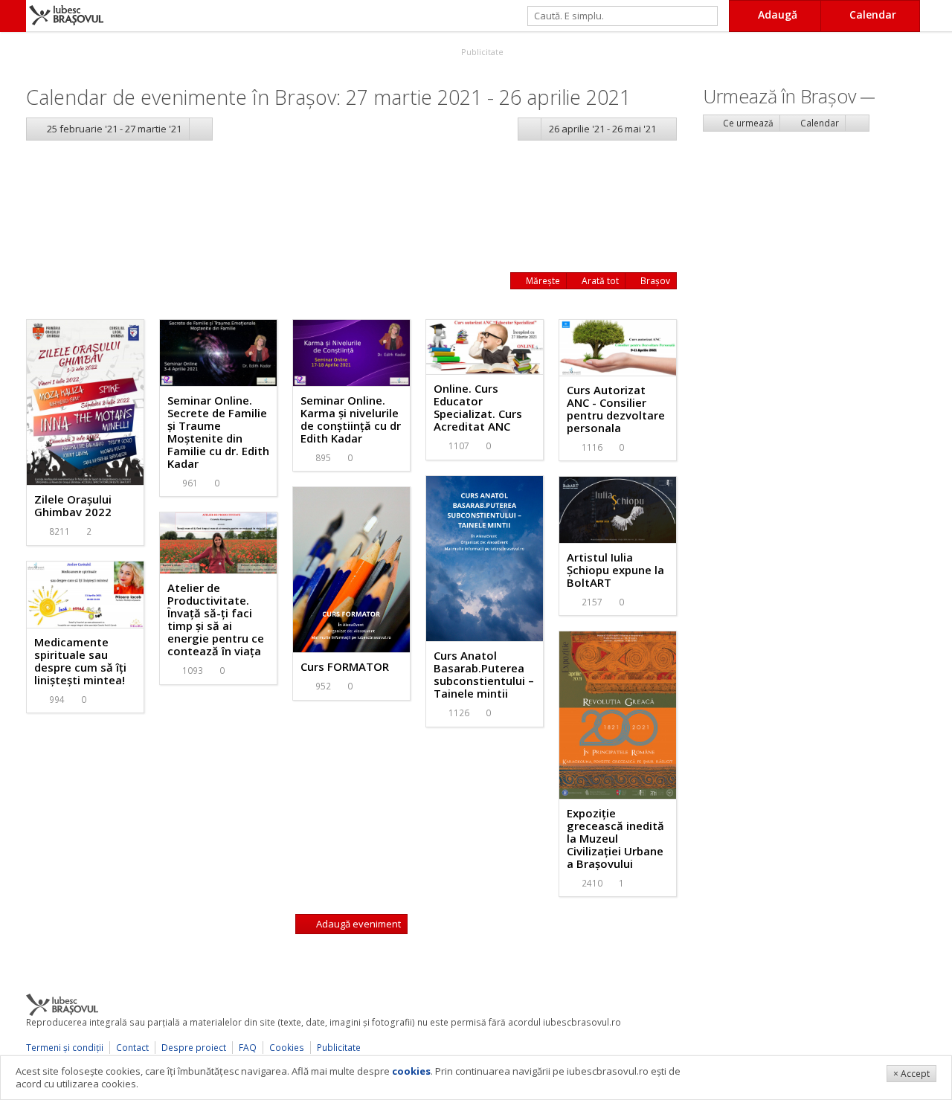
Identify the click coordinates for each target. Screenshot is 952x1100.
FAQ (248, 1047)
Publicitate (481, 51)
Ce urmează (747, 123)
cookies (411, 1071)
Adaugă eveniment (357, 923)
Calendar (818, 123)
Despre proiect (193, 1047)
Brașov (654, 280)
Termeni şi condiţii (64, 1047)
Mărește (542, 280)
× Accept (911, 1073)
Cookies (286, 1047)
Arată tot (599, 280)
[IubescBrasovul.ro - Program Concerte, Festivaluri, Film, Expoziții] (13, 16)
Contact (132, 1047)
